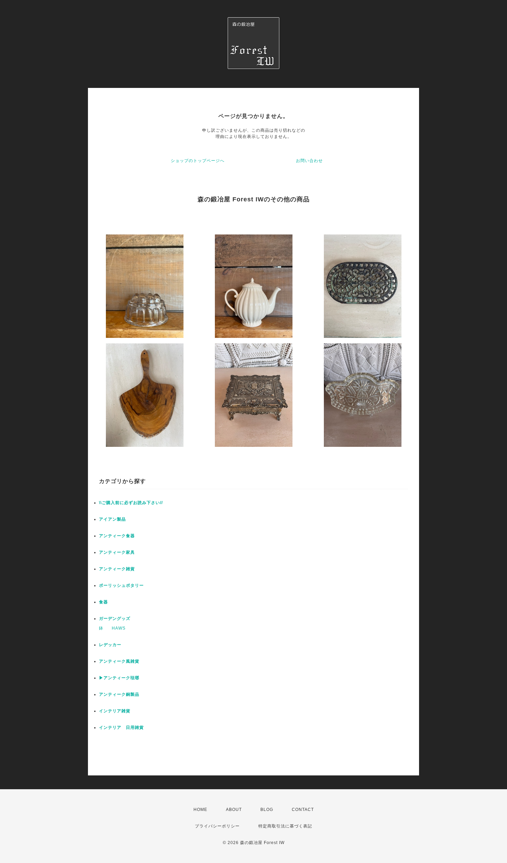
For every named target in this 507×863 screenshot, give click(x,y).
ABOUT (234, 809)
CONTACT (303, 809)
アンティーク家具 (117, 552)
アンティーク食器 (117, 535)
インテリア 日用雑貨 (121, 727)
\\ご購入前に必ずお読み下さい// (131, 502)
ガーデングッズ (114, 618)
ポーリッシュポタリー (121, 585)
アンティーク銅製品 (119, 694)
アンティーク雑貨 (117, 568)
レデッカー (110, 644)
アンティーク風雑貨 (119, 661)
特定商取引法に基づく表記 (285, 826)
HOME (200, 809)
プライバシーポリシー (217, 826)
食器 (103, 602)
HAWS (119, 628)
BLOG (266, 809)
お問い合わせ (309, 160)
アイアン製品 (112, 519)
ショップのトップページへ (198, 160)
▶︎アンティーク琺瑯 (119, 677)
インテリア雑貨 (114, 711)
